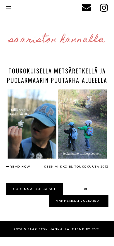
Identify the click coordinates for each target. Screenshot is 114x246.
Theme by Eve (85, 229)
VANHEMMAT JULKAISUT (78, 201)
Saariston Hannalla (57, 40)
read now (20, 166)
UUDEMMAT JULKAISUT (34, 189)
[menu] (8, 8)
